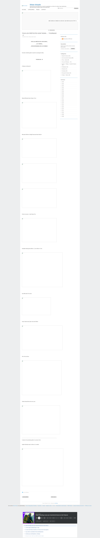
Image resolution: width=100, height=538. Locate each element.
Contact (43, 9)
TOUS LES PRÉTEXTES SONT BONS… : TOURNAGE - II (39, 34)
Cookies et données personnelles (78, 505)
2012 (63, 108)
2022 (63, 87)
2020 (63, 91)
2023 (63, 85)
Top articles (39, 505)
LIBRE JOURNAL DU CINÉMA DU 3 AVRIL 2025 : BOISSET (67, 20)
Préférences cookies (88, 505)
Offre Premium (70, 505)
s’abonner (39, 521)
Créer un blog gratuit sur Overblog (31, 505)
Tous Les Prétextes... (26, 492)
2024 (63, 83)
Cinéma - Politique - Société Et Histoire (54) (69, 64)
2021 (63, 89)
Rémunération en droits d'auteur (61, 505)
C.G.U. (54, 505)
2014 (63, 104)
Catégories (31, 9)
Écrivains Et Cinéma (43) (66, 72)
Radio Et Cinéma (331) (66, 55)
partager (46, 521)
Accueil (24, 9)
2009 (63, 114)
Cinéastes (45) (64, 70)
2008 (63, 116)
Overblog (56, 503)
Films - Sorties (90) (65, 59)
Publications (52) (65, 66)
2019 (63, 93)
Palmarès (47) (64, 68)
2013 (63, 106)
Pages (37, 9)
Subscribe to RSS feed (68, 38)
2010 (63, 112)
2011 (63, 110)
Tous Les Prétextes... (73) (66, 61)
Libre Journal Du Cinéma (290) (67, 57)
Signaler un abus (49, 505)
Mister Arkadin (35, 5)
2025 (63, 81)
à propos (53, 521)
